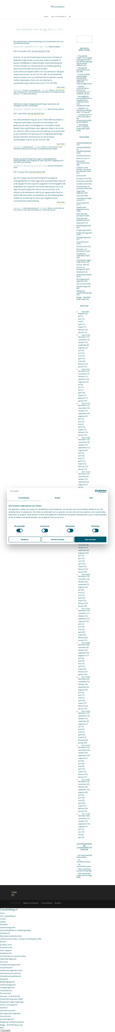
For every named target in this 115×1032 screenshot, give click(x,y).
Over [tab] (91, 498)
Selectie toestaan (57, 539)
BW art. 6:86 (22, 210)
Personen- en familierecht (81, 250)
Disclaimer (57, 903)
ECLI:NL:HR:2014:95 (37, 172)
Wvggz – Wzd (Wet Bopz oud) (83, 298)
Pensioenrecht (81, 246)
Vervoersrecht (81, 284)
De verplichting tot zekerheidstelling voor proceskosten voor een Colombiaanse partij (38, 42)
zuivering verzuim (48, 210)
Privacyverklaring (46, 903)
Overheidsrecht (82, 242)
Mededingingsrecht (83, 225)
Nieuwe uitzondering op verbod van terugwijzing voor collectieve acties (83, 90)
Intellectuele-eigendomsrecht (82, 208)
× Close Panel (5, 1031)
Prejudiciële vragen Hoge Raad (83, 261)
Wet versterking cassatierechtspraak (84, 870)
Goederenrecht (82, 184)
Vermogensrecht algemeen (82, 280)
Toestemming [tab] (23, 498)
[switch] (45, 530)
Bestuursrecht (81, 158)
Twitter (14, 892)
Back (2, 1027)
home (46, 17)
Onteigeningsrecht (83, 237)
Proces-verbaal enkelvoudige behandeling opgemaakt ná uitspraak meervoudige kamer (84, 79)
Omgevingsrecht (82, 230)
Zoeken (3, 922)
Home (2, 913)
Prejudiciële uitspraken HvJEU (83, 255)
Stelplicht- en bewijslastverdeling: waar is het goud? (84, 110)
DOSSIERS (4, 924)
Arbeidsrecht (28, 147)
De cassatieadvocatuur (83, 865)
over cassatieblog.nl (58, 17)
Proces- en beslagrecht (31, 90)
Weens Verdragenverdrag (54, 92)
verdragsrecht (22, 92)
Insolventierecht (82, 203)
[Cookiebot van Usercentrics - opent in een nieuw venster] (96, 491)
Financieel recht (82, 181)
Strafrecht (80, 272)
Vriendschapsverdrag (36, 92)
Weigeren (24, 539)
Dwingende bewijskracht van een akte (83, 70)
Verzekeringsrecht (83, 286)
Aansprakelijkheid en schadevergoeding (15, 930)
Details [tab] (57, 498)
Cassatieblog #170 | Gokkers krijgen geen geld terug (83, 128)
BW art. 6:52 (54, 90)
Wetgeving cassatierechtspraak (84, 292)
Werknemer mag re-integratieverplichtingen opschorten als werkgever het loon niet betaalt (36, 105)
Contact (3, 919)
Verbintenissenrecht (30, 208)
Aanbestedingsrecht (84, 143)
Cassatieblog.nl (9, 909)
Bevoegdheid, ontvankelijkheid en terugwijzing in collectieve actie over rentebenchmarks (84, 101)
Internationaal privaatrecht (81, 215)
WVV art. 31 (18, 94)
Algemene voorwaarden (31, 903)
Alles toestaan (90, 539)
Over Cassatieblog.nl (8, 916)
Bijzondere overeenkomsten (83, 162)
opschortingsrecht (34, 210)
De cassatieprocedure (83, 861)
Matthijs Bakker (54, 47)
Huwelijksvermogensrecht (84, 199)
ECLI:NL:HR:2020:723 (36, 113)
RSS (12, 895)
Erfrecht (79, 176)
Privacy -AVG (81, 264)
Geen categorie (6, 950)
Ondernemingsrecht (84, 233)
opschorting (31, 149)
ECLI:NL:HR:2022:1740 (41, 51)
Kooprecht (80, 223)
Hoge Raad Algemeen (80, 192)
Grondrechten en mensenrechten (83, 187)
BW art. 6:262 (47, 147)
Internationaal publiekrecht (81, 219)
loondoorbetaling (20, 149)
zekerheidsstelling (30, 94)
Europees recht (82, 178)
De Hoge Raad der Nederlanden (84, 856)
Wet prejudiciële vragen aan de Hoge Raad (84, 875)
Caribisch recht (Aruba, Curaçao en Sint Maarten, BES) (83, 169)
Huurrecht (80, 195)
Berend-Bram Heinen (56, 109)
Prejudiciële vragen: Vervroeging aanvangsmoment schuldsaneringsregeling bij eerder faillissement (84, 60)
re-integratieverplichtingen (47, 149)
